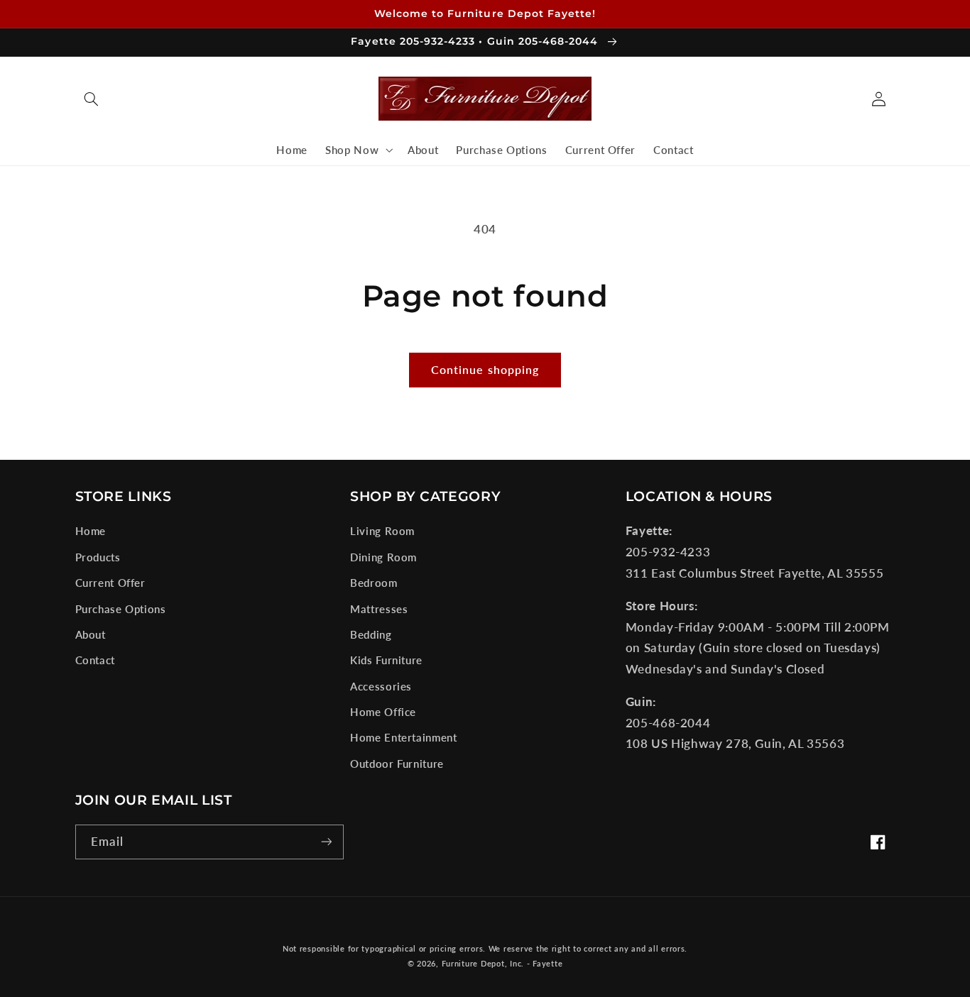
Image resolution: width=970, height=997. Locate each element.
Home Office (383, 711)
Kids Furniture (386, 660)
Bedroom (373, 582)
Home (91, 530)
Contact (95, 660)
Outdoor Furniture (397, 763)
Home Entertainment (403, 737)
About (90, 634)
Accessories (381, 686)
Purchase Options (120, 608)
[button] (91, 98)
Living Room (382, 530)
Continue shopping (485, 369)
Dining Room (383, 557)
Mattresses (379, 608)
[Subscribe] (326, 842)
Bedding (370, 634)
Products (98, 557)
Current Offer (110, 582)
